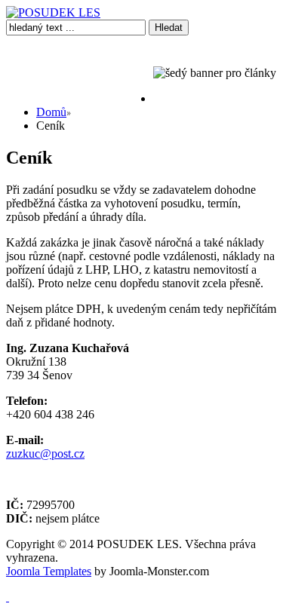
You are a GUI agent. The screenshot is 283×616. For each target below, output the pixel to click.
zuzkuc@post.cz (45, 453)
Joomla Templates (48, 571)
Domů (51, 112)
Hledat (169, 27)
